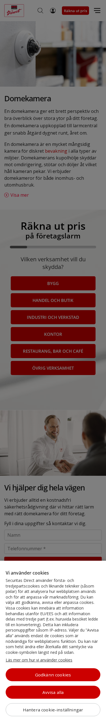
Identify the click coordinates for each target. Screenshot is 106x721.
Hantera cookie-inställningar (53, 710)
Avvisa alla (53, 692)
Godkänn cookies (53, 675)
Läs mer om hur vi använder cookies (39, 660)
